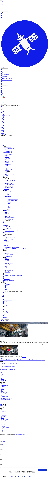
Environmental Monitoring (39, 360)
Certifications (2, 133)
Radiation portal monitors (10, 360)
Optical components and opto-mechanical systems (6, 78)
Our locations (2, 130)
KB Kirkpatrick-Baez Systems (8, 265)
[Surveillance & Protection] (1, 19)
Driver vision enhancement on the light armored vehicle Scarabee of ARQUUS (13, 247)
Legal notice (15, 434)
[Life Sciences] (1, 13)
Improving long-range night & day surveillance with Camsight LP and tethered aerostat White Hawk (15, 248)
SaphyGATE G (9, 197)
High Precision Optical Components (9, 258)
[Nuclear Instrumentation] (1, 15)
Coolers (6, 267)
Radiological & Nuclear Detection (36, 359)
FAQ (1, 95)
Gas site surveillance (3, 426)
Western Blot (6, 167)
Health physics (43, 360)
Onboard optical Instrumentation (8, 256)
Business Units (2, 124)
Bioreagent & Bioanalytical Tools (7, 152)
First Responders (7, 227)
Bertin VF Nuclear (6, 308)
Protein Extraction (7, 162)
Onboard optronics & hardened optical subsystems (10, 239)
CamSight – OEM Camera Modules (9, 236)
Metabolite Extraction (7, 163)
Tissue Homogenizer (3, 416)
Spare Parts (6, 214)
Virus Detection (6, 171)
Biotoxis (6, 155)
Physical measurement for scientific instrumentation (6, 80)
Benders (6, 266)
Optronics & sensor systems (4, 76)
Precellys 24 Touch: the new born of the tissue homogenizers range (8, 367)
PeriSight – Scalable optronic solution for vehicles (10, 237)
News (2, 358)
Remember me (2, 440)
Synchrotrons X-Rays (3, 397)
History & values (3, 118)
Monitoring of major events (8, 228)
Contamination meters (15, 359)
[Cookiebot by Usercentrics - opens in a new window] (4, 476)
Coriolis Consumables (7, 158)
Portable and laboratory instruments (11, 208)
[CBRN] (1, 17)
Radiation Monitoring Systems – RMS (8, 185)
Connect (1, 441)
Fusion (4, 257)
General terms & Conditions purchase (21, 434)
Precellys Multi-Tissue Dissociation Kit (9, 154)
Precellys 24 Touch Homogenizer (8, 149)
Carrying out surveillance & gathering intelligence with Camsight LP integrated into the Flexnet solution (16, 246)
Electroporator (6, 175)
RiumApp (8, 194)
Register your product (3, 91)
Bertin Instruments (6, 307)
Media (2, 93)
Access (3, 292)
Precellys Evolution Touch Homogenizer (9, 148)
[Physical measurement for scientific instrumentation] (1, 79)
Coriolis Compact (7, 157)
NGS (5, 166)
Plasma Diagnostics (7, 259)
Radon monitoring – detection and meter (17, 360)
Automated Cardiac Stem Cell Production (9, 174)
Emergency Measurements (8, 218)
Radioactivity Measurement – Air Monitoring (9, 217)
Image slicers (6, 262)
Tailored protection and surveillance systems (5, 399)
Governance (2, 121)
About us (2, 112)
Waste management (3, 400)
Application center (2, 452)
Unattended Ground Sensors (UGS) (7, 233)
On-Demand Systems (6, 229)
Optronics (5, 235)
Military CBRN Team (7, 226)
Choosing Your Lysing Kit (8, 164)
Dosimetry (18, 359)
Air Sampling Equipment (3, 415)
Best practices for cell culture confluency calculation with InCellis (8, 366)
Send (0, 444)
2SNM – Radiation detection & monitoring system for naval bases (12, 230)
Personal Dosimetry (9, 195)
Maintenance (6, 213)
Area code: (1, 464)
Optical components (7, 241)
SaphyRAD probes (10, 204)
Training (6, 212)
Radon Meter (2, 417)
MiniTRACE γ (9, 206)
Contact (2, 296)
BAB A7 (6, 188)
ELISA (6, 168)
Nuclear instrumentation (33, 360)
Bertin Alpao (5, 305)
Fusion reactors (2, 389)
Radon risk (2, 418)
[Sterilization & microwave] (1, 81)
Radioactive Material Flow (4, 420)
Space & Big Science (3, 67)
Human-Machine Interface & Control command (10, 270)
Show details (34, 476)
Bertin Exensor (5, 306)
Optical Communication (7, 253)
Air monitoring (2, 383)
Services (2, 395)
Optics (2, 390)
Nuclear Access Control (7, 216)
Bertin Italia (5, 314)
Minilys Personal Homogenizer (8, 151)
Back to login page (4, 444)
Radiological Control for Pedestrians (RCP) (12, 200)
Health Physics (5, 190)
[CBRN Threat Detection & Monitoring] (1, 83)
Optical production (7, 271)
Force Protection (7, 244)
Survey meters (29, 360)
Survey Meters (8, 203)
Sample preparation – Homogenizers (5, 427)
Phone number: (1, 463)
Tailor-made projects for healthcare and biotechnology (6, 398)
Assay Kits (6, 153)
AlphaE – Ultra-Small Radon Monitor (10, 184)
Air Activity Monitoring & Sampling (9, 187)
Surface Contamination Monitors (8, 191)
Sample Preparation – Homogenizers (7, 147)
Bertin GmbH (5, 313)
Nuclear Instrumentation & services (5, 74)
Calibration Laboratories (6, 189)
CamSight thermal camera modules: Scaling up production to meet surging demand (9, 363)
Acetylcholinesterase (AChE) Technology (9, 161)
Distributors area (3, 89)
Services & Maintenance (6, 210)
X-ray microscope (7, 260)
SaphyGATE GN (9, 198)
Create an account (4, 441)
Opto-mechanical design (7, 272)
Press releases (2, 375)
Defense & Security (3, 378)
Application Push (3, 372)
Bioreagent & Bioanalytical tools (4, 385)
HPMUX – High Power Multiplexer (10, 254)
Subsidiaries (2, 127)
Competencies (5, 268)
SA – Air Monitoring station (9, 181)
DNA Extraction (7, 170)
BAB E (7, 182)
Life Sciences (2, 14)
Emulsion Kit (6, 165)
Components (5, 240)
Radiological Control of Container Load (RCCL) (13, 199)
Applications (5, 160)
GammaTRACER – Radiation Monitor (11, 180)
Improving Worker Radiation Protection (9, 219)
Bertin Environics (6, 312)
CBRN (2, 412)
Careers (2, 1)
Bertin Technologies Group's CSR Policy (5, 115)
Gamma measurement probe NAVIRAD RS (9, 231)
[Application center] (1, 87)
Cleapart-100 (6, 159)
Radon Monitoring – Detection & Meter (9, 183)
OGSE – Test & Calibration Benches (9, 255)
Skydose (7, 193)
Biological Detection (3, 384)
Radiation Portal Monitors (8, 196)
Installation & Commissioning (8, 211)
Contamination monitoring (9, 201)
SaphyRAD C (9, 202)
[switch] (19, 476)
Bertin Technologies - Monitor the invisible (4, 134)
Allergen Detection (7, 172)
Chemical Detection (6, 223)
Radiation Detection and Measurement (5, 419)
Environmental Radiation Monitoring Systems (10, 179)
